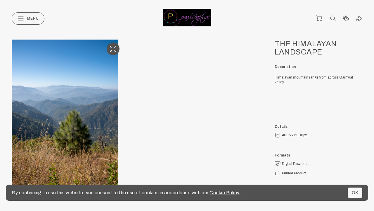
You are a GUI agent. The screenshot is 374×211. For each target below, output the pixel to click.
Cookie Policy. (224, 192)
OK (355, 192)
